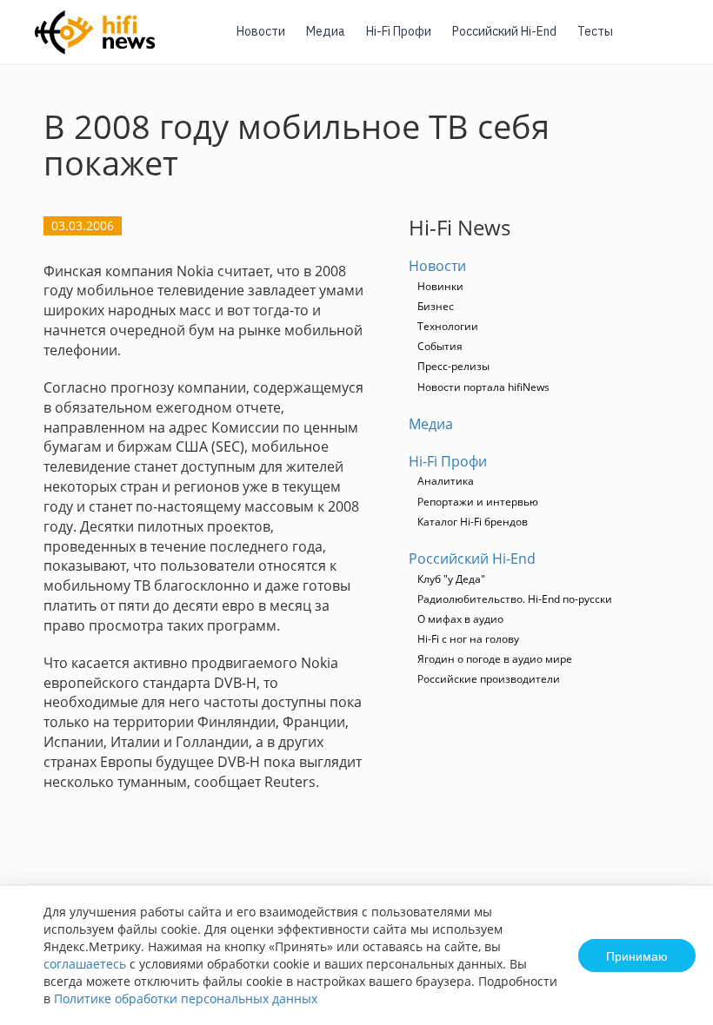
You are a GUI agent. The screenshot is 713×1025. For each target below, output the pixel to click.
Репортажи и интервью (477, 501)
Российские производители (488, 678)
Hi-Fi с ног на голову (468, 639)
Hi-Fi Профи (398, 31)
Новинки (440, 286)
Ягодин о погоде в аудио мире (494, 658)
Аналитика (445, 480)
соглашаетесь (84, 964)
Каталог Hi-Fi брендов (472, 521)
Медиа (325, 31)
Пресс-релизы (453, 366)
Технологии (447, 326)
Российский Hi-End (504, 31)
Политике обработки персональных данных (185, 998)
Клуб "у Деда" (451, 579)
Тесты (595, 31)
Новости (261, 31)
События (440, 346)
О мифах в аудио (460, 619)
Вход (673, 42)
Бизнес (435, 306)
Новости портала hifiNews (483, 387)
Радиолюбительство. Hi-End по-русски (514, 599)
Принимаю (637, 955)
